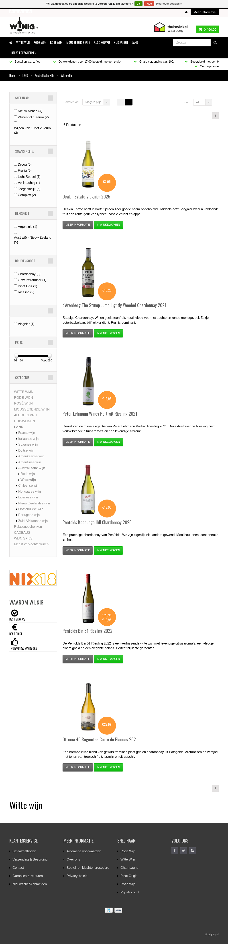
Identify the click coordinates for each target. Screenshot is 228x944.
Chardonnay (29, 274)
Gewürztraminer (32, 280)
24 (197, 102)
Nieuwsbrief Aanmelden (29, 884)
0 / (209, 29)
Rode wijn (27, 474)
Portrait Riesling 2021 (100, 413)
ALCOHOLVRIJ (102, 42)
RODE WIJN (40, 42)
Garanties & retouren (27, 876)
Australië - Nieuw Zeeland (32, 240)
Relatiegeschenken (23, 52)
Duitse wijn (26, 450)
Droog (25, 164)
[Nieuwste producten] (192, 850)
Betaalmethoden (24, 851)
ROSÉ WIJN (56, 42)
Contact (18, 867)
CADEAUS (22, 532)
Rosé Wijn (127, 884)
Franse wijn (26, 432)
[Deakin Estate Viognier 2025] (88, 164)
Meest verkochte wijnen (31, 544)
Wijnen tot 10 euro (33, 117)
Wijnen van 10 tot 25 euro (32, 130)
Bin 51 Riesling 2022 (87, 630)
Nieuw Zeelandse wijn (34, 503)
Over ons (73, 859)
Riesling (26, 292)
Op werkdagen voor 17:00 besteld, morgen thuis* (89, 61)
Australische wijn (31, 468)
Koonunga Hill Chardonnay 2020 (97, 522)
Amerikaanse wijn (31, 456)
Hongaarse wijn (29, 491)
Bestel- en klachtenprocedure (88, 867)
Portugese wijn (29, 515)
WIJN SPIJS (23, 538)
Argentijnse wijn (29, 462)
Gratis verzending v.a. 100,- (156, 61)
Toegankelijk (29, 189)
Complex (27, 195)
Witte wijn (28, 480)
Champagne (129, 867)
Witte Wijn (127, 859)
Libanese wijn (28, 497)
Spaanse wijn (28, 444)
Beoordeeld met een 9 (204, 61)
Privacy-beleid (77, 876)
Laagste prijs (93, 102)
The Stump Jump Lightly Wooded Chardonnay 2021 (114, 305)
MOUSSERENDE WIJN (78, 42)
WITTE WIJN (23, 42)
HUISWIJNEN (121, 42)
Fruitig (25, 170)
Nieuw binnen (30, 111)
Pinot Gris (27, 286)
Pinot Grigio (128, 876)
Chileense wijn (28, 485)
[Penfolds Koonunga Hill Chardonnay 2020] (88, 489)
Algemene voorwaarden (84, 851)
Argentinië (27, 226)
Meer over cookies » (169, 3)
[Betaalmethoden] (114, 910)
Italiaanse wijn (28, 438)
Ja (138, 3)
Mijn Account (129, 892)
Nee (149, 3)
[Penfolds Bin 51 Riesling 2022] (88, 598)
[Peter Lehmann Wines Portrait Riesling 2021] (88, 381)
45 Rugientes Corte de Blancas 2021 (100, 739)
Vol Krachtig (29, 182)
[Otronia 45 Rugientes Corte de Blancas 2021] (88, 706)
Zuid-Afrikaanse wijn (33, 521)
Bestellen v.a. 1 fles (27, 61)
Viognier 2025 (86, 196)
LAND (135, 42)
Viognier (26, 324)
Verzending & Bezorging (29, 859)
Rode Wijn (127, 851)
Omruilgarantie (209, 66)
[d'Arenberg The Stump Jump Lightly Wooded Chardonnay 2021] (88, 272)
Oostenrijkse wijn (30, 509)
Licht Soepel (29, 176)
